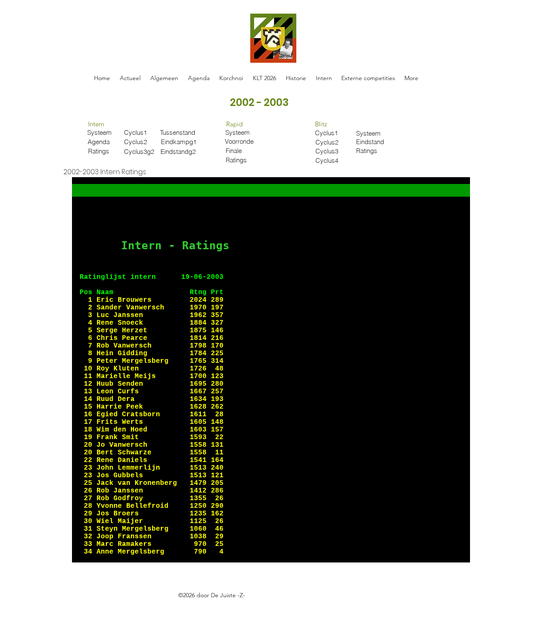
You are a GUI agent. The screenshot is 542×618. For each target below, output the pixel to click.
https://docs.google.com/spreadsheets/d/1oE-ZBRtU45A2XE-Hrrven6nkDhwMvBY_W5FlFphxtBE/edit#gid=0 (232, 605)
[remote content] (271, 369)
